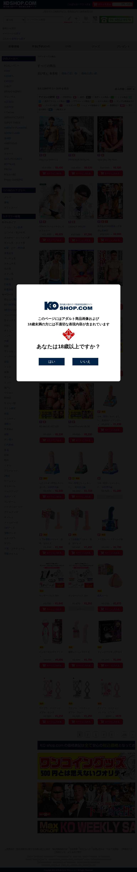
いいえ (85, 361)
